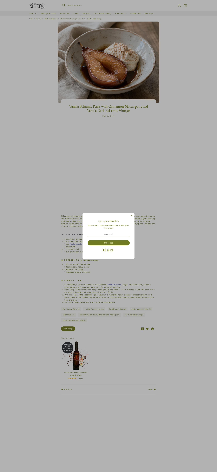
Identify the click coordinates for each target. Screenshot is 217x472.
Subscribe (108, 243)
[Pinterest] (111, 250)
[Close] (131, 215)
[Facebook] (104, 250)
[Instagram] (108, 250)
